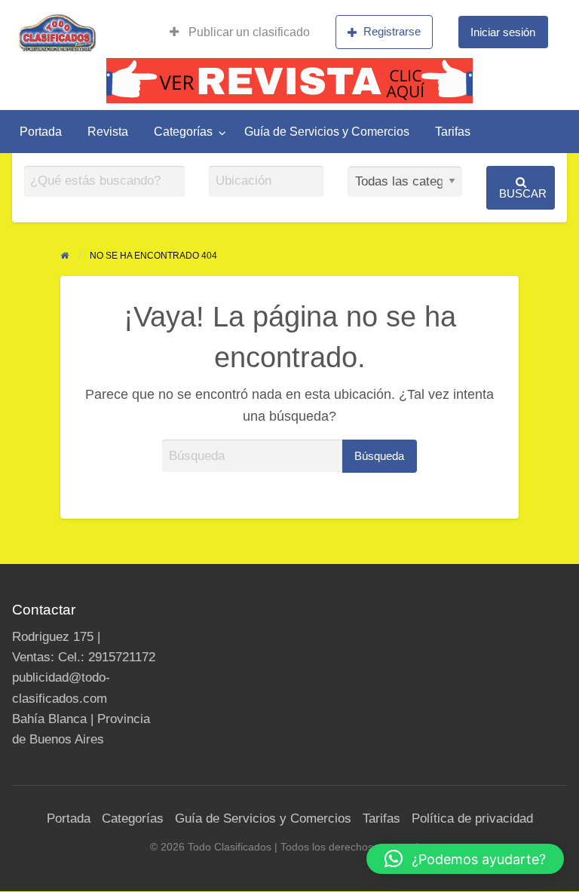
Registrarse (392, 31)
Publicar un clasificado (247, 32)
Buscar (523, 193)
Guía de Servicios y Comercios (326, 131)
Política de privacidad (472, 818)
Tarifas (452, 131)
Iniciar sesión (502, 32)
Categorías (183, 131)
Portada (41, 131)
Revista (107, 131)
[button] (465, 859)
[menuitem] (240, 32)
